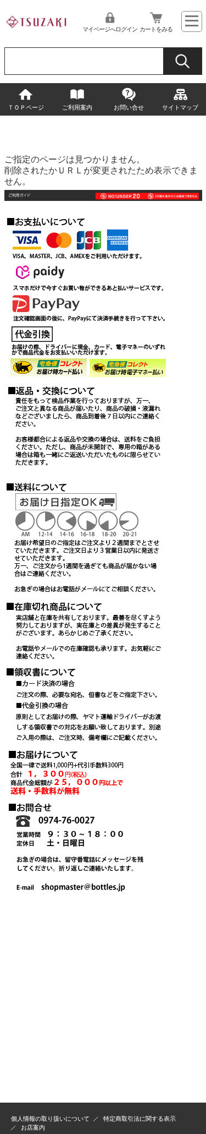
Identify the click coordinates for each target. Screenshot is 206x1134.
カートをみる (156, 29)
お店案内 (33, 1127)
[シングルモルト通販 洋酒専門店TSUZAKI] (37, 30)
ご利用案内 (77, 107)
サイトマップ (180, 107)
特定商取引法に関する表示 (139, 1118)
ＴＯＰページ (26, 107)
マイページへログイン (109, 29)
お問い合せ (129, 107)
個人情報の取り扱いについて (50, 1118)
